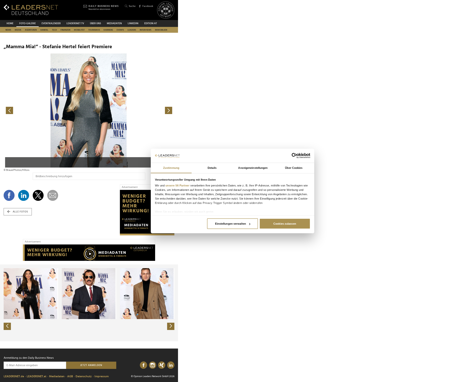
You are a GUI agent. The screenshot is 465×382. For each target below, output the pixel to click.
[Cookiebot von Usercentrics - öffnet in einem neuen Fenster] (294, 155)
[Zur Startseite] (31, 9)
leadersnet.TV (75, 23)
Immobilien (161, 30)
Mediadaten (114, 23)
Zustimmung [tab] (171, 167)
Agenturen (31, 30)
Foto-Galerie (27, 23)
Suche (132, 6)
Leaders (132, 30)
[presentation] (7, 326)
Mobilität (79, 30)
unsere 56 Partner (177, 185)
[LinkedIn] (170, 365)
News (8, 30)
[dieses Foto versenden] (52, 195)
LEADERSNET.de (14, 376)
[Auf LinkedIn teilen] (23, 195)
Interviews (145, 30)
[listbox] (89, 303)
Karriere (108, 30)
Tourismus (94, 30)
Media (18, 30)
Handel (44, 30)
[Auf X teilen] (38, 195)
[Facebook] (143, 365)
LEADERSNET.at (36, 376)
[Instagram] (152, 365)
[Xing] (161, 365)
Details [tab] (212, 167)
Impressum (101, 376)
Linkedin (133, 23)
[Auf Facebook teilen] (9, 195)
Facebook (147, 6)
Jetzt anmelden (91, 365)
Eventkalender (51, 23)
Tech (54, 30)
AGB (70, 376)
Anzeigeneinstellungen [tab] (253, 167)
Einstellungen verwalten (230, 223)
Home (10, 23)
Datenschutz (84, 376)
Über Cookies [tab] (293, 167)
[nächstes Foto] (131, 110)
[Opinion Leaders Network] (165, 10)
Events (120, 30)
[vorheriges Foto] (46, 110)
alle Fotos (20, 211)
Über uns (95, 23)
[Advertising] (147, 212)
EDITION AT (150, 23)
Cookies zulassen (284, 223)
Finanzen (65, 30)
